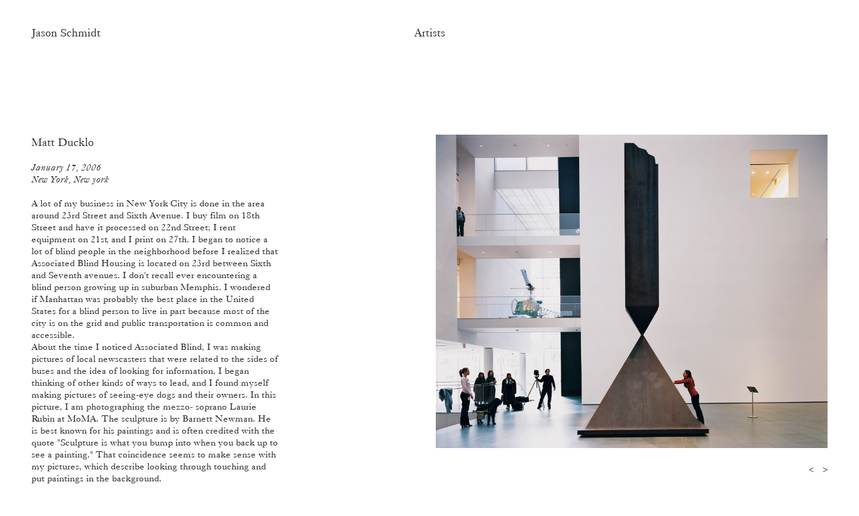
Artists (429, 33)
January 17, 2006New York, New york (70, 173)
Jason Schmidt (66, 33)
